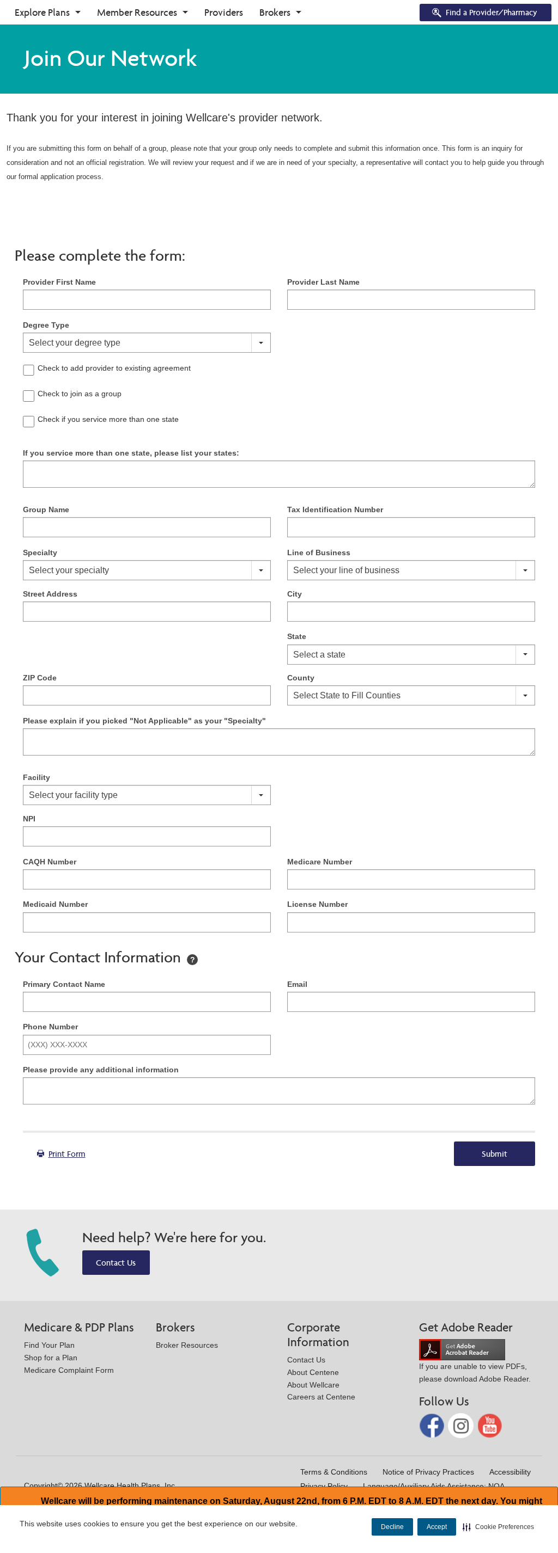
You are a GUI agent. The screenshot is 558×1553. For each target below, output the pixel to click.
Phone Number (50, 1026)
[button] (498, 1527)
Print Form (67, 1154)
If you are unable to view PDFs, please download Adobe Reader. (475, 1372)
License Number (317, 904)
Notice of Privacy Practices (428, 1472)
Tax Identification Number (335, 509)
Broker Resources (187, 1345)
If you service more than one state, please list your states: (131, 453)
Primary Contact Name (64, 984)
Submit (494, 1154)
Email (297, 984)
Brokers (274, 12)
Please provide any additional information (101, 1069)
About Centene (313, 1372)
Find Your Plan (49, 1345)
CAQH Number (49, 861)
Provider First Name (59, 282)
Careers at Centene (321, 1396)
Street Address (50, 594)
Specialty (40, 552)
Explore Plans (42, 12)
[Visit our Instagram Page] (462, 1424)
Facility (36, 777)
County (300, 677)
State (296, 636)
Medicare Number (319, 861)
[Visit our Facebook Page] (433, 1424)
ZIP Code (40, 677)
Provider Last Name (323, 282)
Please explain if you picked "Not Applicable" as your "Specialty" (144, 720)
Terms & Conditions (333, 1472)
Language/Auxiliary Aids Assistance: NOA (434, 1486)
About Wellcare (313, 1384)
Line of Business (318, 552)
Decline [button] (392, 1527)
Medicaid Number (55, 904)
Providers (223, 12)
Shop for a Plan (50, 1357)
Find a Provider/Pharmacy (491, 12)
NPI (29, 818)
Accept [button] (437, 1527)
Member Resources (137, 12)
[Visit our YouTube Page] (490, 1424)
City (294, 594)
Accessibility (510, 1472)
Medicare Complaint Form (69, 1370)
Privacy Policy (324, 1486)
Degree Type (46, 325)
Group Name (46, 509)
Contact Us (116, 1262)
